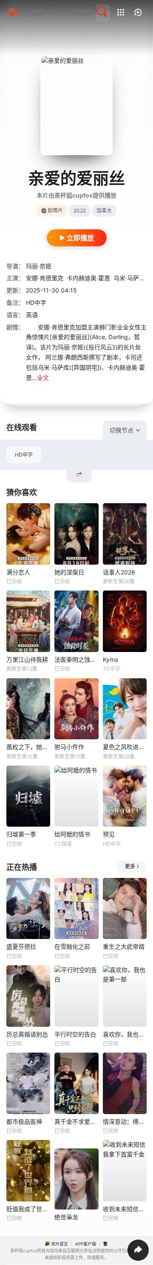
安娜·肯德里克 (44, 277)
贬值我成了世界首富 (28, 1208)
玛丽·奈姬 (38, 266)
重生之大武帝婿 (123, 946)
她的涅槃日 (69, 572)
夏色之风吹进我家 (125, 746)
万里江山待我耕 (27, 659)
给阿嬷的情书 (72, 834)
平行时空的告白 (75, 1034)
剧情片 (55, 210)
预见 (109, 834)
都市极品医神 (24, 1121)
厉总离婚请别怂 (27, 1034)
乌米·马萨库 (129, 277)
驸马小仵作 (69, 746)
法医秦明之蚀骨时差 (76, 659)
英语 (32, 314)
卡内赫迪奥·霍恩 (88, 277)
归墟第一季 (21, 834)
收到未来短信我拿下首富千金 (125, 1208)
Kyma (110, 659)
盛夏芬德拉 (21, 946)
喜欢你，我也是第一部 (125, 1034)
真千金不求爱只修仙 (76, 1121)
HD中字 (24, 454)
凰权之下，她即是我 (28, 746)
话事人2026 (119, 572)
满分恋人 (18, 572)
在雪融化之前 (72, 946)
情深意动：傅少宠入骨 (125, 1121)
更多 (130, 866)
